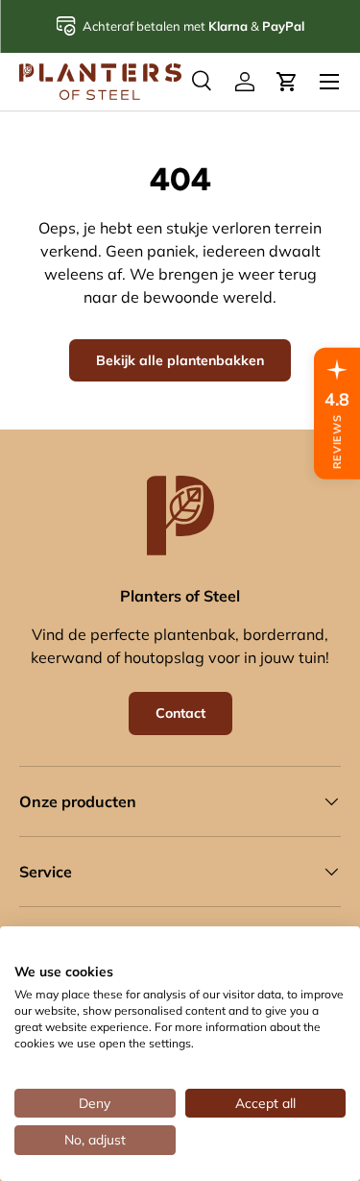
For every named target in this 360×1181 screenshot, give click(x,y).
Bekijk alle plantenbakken (180, 360)
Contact (180, 713)
